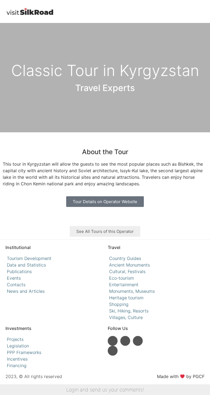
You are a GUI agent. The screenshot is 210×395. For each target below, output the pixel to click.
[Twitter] (113, 351)
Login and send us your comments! (105, 390)
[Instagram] (113, 341)
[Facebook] (138, 341)
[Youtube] (125, 341)
